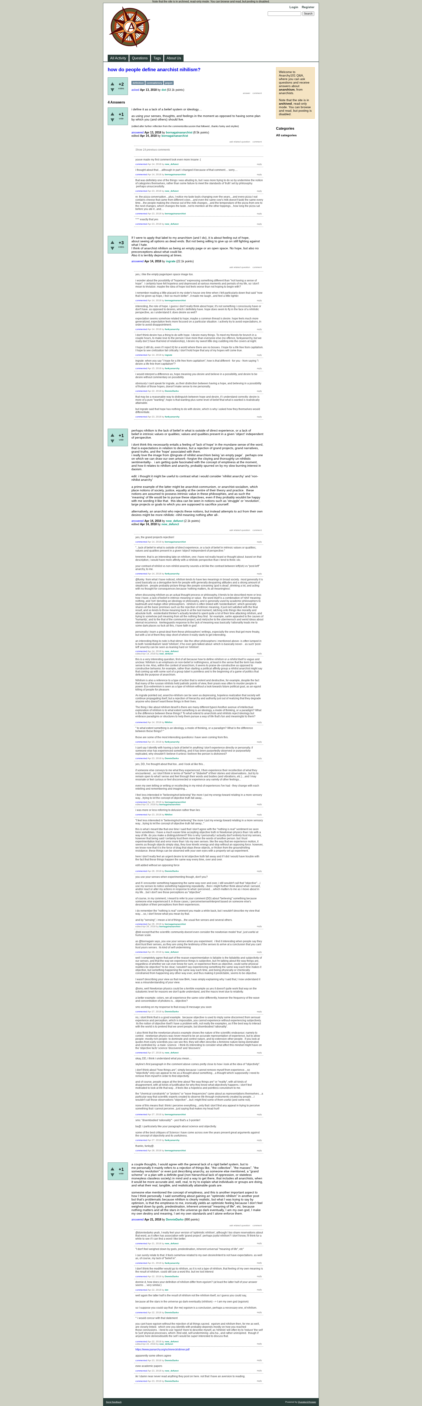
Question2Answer (307, 1402)
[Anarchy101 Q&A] (130, 46)
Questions (140, 58)
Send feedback (114, 1402)
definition (138, 83)
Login (293, 7)
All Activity (118, 58)
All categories (286, 135)
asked (135, 89)
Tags (157, 58)
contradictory (154, 83)
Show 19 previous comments (152, 149)
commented (141, 164)
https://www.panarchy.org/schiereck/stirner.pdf (162, 1349)
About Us (174, 58)
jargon (169, 83)
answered (137, 132)
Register (308, 7)
